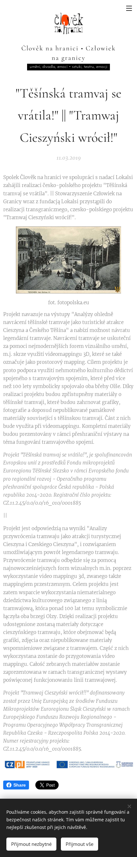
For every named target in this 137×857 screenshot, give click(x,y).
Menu (129, 8)
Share (19, 785)
